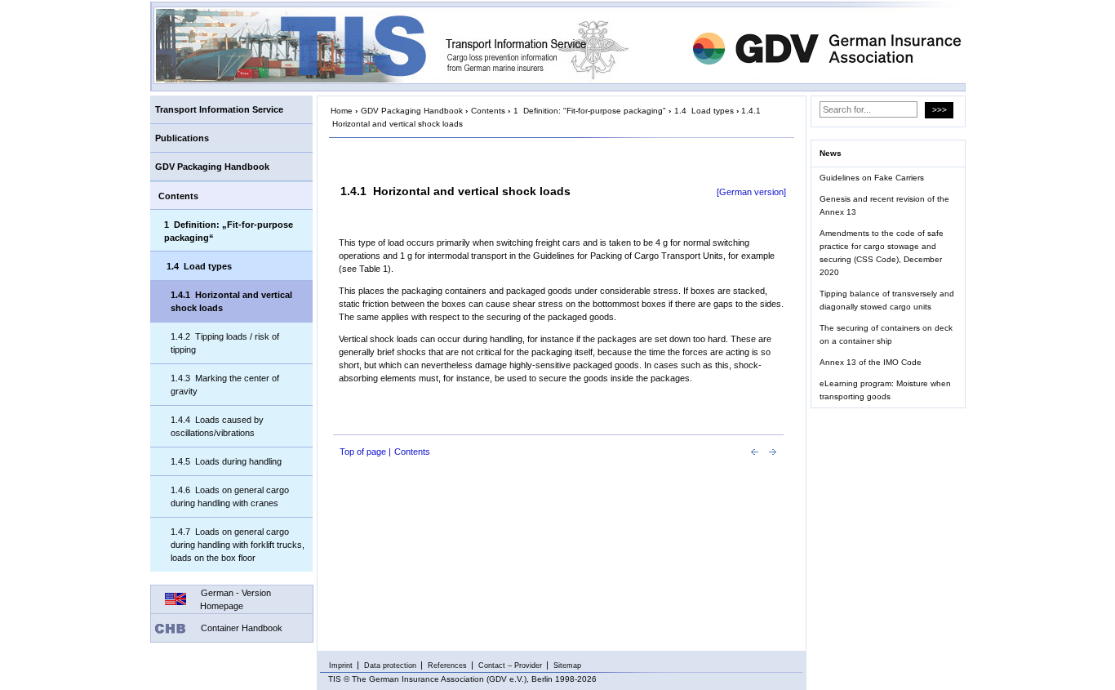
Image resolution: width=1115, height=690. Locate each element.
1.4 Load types (199, 266)
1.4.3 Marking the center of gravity (225, 384)
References (447, 665)
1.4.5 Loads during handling (226, 461)
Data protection (390, 665)
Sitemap (567, 665)
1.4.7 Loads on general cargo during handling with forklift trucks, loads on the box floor (237, 545)
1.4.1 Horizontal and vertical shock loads (231, 301)
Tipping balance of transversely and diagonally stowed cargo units (887, 300)
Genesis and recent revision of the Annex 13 (884, 205)
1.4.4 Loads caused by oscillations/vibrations (217, 426)
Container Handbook (241, 628)
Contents (178, 196)
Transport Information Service (219, 109)
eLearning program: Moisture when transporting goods (885, 390)
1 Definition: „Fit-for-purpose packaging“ (228, 231)
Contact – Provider (510, 665)
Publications (182, 138)
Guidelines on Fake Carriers (872, 177)
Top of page (363, 451)
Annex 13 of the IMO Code (871, 362)
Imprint (341, 665)
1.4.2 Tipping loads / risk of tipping (225, 343)
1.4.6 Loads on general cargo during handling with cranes (230, 496)
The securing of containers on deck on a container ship (886, 334)
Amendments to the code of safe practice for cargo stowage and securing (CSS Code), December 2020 (882, 253)
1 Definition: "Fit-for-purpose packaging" (589, 110)
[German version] (751, 192)
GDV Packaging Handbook (212, 166)
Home (342, 110)
